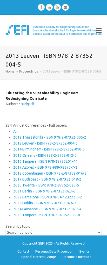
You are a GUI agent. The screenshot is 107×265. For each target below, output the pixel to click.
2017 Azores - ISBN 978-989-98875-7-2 (45, 167)
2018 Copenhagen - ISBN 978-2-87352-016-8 (49, 173)
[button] (99, 30)
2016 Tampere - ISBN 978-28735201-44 (45, 161)
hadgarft (28, 104)
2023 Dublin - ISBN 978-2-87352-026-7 (44, 203)
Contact (23, 251)
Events (84, 251)
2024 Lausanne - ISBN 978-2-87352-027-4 (47, 209)
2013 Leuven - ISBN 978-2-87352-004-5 (45, 143)
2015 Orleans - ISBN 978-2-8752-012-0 (45, 155)
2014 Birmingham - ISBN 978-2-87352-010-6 (49, 149)
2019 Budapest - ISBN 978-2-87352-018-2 (47, 179)
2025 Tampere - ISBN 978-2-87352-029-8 (46, 215)
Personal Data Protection (54, 251)
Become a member (77, 257)
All (15, 131)
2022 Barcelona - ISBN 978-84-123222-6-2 (47, 197)
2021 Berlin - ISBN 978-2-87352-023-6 (44, 191)
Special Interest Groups (39, 257)
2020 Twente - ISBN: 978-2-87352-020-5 (46, 185)
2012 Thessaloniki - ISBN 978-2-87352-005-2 (49, 137)
